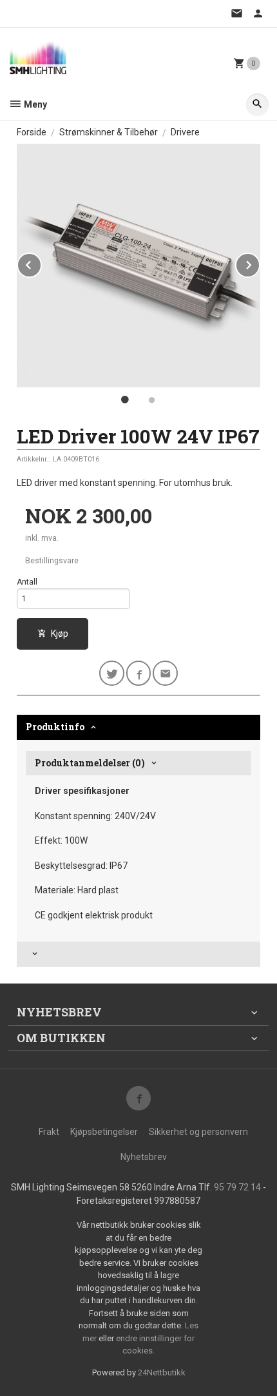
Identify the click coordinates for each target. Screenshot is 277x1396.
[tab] (138, 954)
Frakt (49, 1132)
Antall (27, 582)
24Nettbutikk (162, 1372)
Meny (34, 104)
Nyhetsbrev (143, 1157)
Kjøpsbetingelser (104, 1132)
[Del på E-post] (165, 673)
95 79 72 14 (237, 1187)
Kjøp (59, 633)
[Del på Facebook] (138, 673)
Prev (41, 262)
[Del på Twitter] (111, 673)
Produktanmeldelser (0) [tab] (90, 763)
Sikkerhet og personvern (198, 1132)
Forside (31, 132)
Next (259, 262)
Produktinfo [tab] (55, 727)
